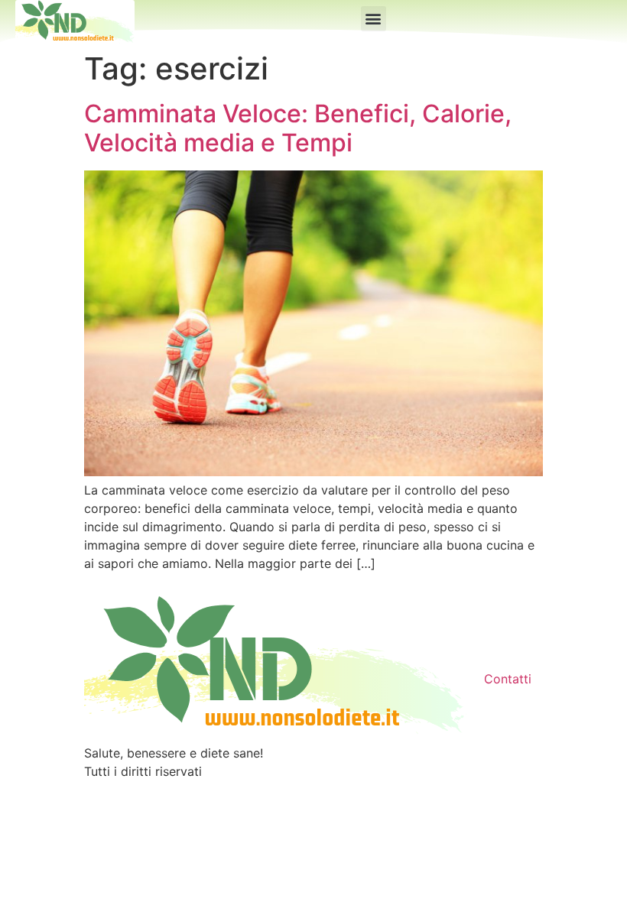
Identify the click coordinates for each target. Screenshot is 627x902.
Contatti (507, 678)
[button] (373, 18)
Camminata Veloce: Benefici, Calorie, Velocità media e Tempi (298, 128)
